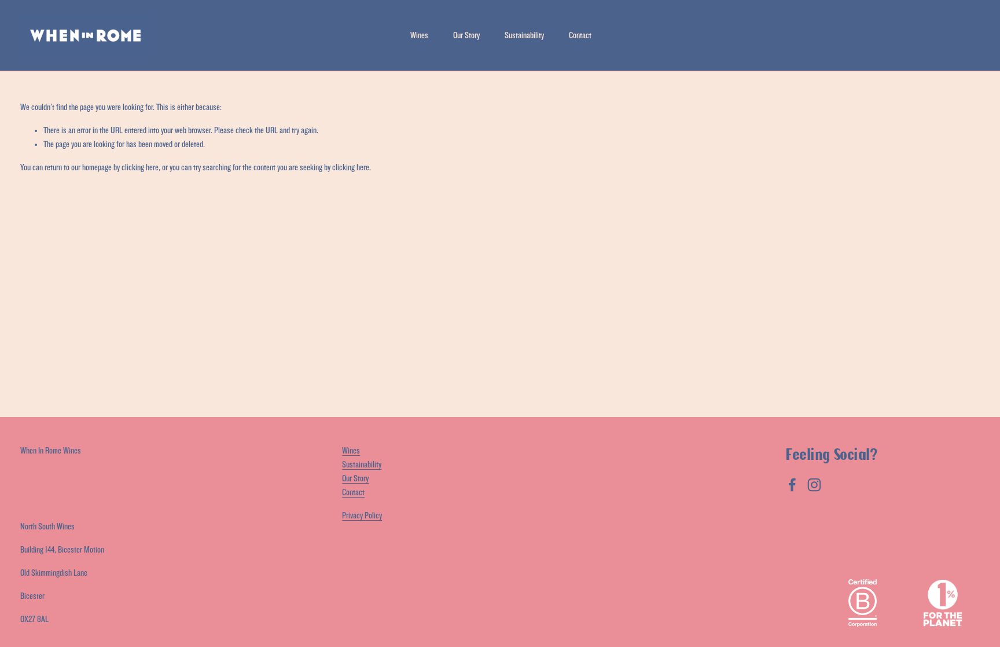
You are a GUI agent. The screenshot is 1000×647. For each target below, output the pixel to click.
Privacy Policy (362, 516)
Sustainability (524, 36)
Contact (580, 36)
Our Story (466, 36)
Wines (419, 36)
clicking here (140, 168)
